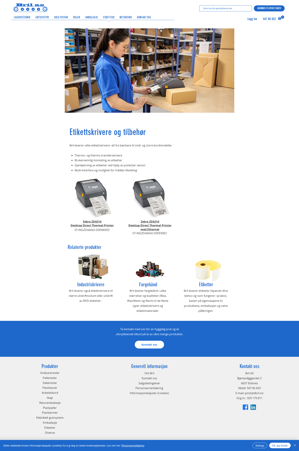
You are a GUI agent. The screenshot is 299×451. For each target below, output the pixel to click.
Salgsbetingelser (149, 383)
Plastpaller (50, 408)
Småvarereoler (50, 373)
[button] (281, 18)
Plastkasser (49, 388)
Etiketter (49, 428)
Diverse (50, 433)
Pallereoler (50, 378)
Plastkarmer (50, 413)
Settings (259, 445)
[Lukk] (295, 445)
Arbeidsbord (50, 393)
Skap (50, 398)
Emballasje (50, 423)
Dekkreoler (50, 383)
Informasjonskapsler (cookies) (149, 393)
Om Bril (149, 373)
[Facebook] (245, 407)
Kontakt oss (149, 378)
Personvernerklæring (149, 388)
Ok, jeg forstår (280, 445)
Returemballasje (50, 403)
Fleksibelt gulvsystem (50, 418)
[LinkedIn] (253, 407)
